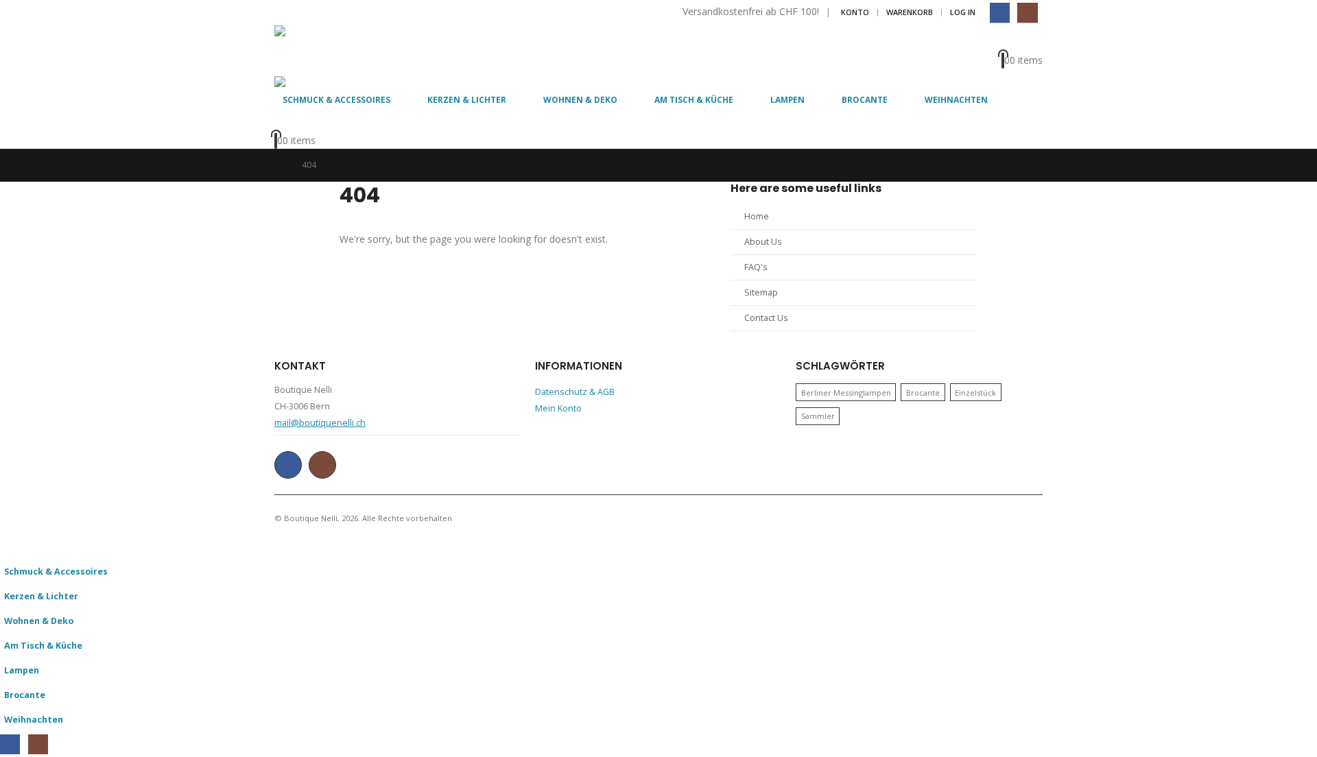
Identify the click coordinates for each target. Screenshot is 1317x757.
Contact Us (766, 318)
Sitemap (761, 292)
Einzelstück (975, 392)
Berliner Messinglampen (846, 392)
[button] (8, 549)
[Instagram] (1027, 13)
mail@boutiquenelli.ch (320, 423)
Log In (962, 12)
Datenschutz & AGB (575, 392)
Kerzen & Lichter (466, 100)
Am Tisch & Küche (693, 100)
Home (756, 216)
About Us (763, 242)
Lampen (787, 100)
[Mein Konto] (1026, 41)
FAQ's (756, 267)
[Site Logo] (312, 50)
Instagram (322, 465)
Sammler (818, 416)
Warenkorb (909, 12)
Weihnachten (956, 100)
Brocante (865, 100)
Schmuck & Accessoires (336, 100)
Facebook (288, 465)
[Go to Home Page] (278, 165)
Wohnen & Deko (580, 100)
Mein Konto (558, 408)
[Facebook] (1000, 13)
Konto (855, 12)
